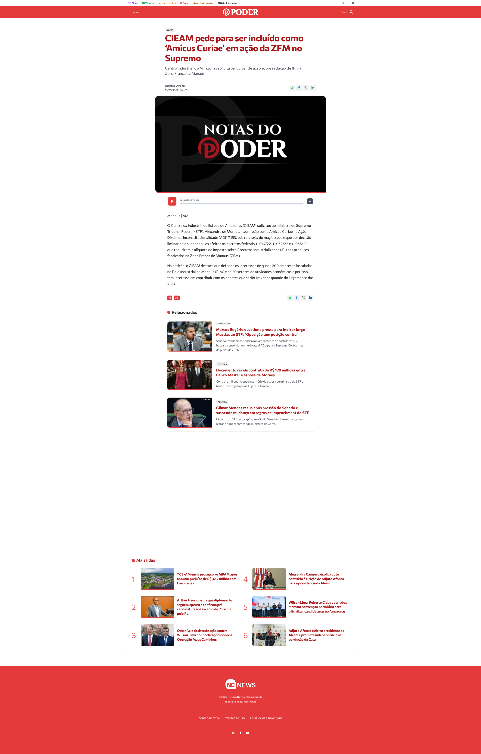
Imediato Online (167, 3)
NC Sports (148, 3)
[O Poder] (240, 11)
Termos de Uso (235, 718)
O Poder (185, 3)
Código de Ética (209, 718)
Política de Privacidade (266, 718)
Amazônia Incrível (203, 3)
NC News (133, 3)
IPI (170, 298)
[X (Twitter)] (306, 88)
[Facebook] (348, 3)
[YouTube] (353, 3)
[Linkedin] (313, 88)
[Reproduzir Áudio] (172, 201)
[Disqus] (240, 487)
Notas (169, 30)
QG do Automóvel (228, 3)
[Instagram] (343, 3)
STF (176, 298)
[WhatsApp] (292, 88)
